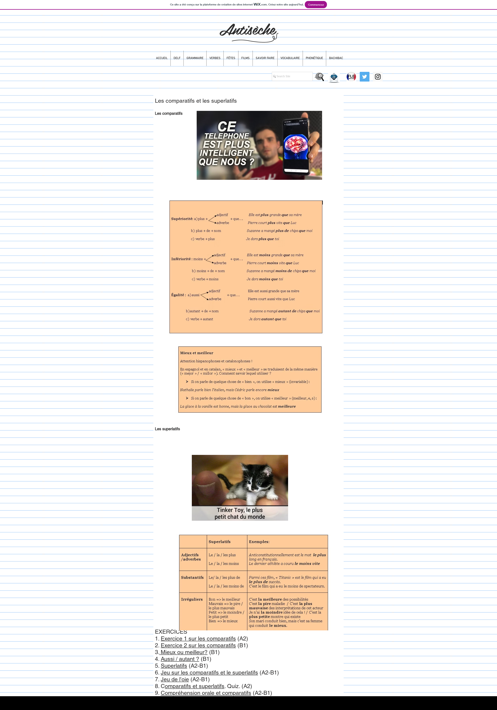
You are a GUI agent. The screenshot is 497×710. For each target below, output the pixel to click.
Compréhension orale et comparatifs (206, 693)
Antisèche (247, 29)
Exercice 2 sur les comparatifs (198, 645)
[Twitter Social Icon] (364, 77)
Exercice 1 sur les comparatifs (198, 638)
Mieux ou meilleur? (183, 652)
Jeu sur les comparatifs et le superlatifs (209, 672)
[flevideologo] (351, 77)
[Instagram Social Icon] (378, 77)
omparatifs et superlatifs (194, 686)
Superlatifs (174, 665)
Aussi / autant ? (180, 659)
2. (158, 645)
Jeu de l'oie (175, 679)
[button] (177, 58)
